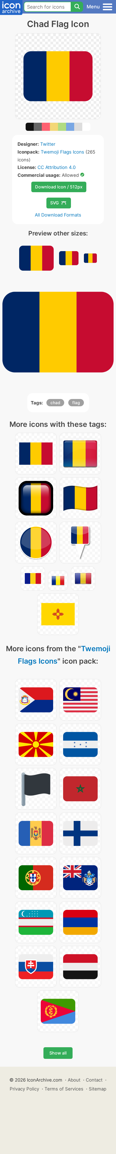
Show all (58, 1053)
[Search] (77, 7)
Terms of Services (64, 1089)
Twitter (47, 144)
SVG (54, 202)
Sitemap (97, 1089)
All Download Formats (58, 215)
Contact (94, 1080)
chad (55, 402)
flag (76, 402)
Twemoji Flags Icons (62, 152)
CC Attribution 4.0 (56, 167)
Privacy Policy (24, 1089)
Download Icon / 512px (59, 186)
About (74, 1080)
